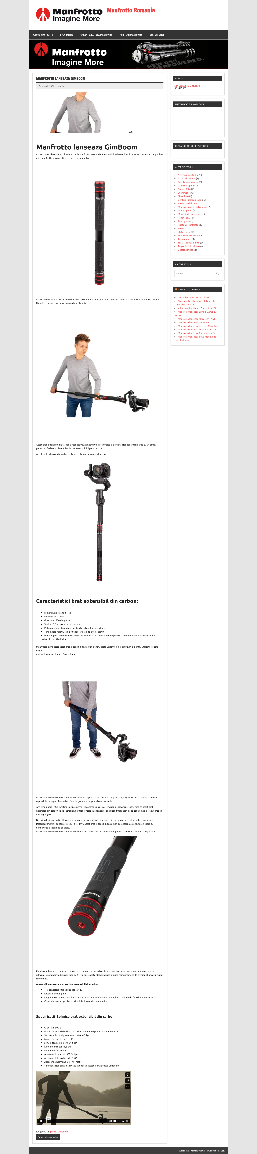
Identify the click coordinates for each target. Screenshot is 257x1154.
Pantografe (184, 221)
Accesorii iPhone (186, 178)
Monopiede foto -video (190, 213)
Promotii (182, 228)
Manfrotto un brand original (192, 206)
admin (61, 86)
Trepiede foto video (188, 246)
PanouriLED (184, 217)
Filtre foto (183, 196)
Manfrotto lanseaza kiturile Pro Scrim (197, 329)
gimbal (53, 1131)
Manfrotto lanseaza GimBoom (194, 322)
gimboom (63, 1131)
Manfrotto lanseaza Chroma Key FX (196, 332)
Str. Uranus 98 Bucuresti (187, 85)
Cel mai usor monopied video (193, 297)
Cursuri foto (184, 188)
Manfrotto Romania (131, 10)
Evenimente (66, 34)
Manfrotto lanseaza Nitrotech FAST (196, 318)
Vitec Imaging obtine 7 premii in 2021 (198, 307)
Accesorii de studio (188, 174)
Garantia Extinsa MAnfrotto (96, 34)
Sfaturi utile (157, 34)
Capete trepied (186, 185)
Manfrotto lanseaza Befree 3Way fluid (198, 325)
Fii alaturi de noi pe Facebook (191, 146)
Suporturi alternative (48, 1137)
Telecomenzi (184, 238)
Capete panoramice (188, 181)
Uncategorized (185, 249)
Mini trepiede (185, 210)
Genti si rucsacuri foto (189, 199)
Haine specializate (187, 203)
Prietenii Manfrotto (131, 34)
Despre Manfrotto (42, 34)
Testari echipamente (188, 242)
